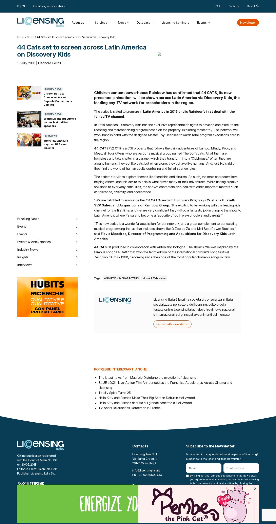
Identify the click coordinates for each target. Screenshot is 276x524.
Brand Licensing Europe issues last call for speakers (59, 122)
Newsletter (248, 22)
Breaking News (28, 219)
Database (144, 22)
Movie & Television (153, 278)
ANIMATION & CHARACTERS (121, 278)
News (122, 22)
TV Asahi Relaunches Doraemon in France (129, 408)
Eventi (21, 226)
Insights (22, 257)
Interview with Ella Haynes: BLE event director (55, 144)
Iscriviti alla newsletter (172, 324)
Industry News (53, 88)
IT (18, 6)
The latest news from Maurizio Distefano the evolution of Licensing (147, 378)
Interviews (51, 135)
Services (101, 22)
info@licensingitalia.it (146, 470)
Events (202, 22)
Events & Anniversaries (34, 242)
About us (78, 22)
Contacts (234, 6)
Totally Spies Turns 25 (114, 393)
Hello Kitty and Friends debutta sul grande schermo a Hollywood (145, 403)
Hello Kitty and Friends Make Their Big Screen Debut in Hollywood (146, 398)
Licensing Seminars (175, 22)
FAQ (218, 6)
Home (20, 37)
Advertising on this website (49, 6)
